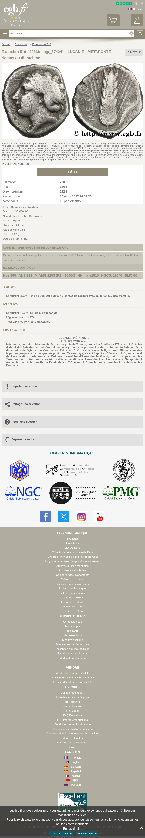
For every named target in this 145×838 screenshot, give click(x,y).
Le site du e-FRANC (73, 597)
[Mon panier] (113, 25)
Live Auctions (72, 547)
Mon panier (72, 630)
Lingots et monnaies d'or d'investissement (73, 556)
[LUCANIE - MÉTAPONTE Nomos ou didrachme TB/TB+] (72, 138)
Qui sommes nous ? (73, 692)
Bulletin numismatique (72, 592)
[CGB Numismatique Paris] (16, 27)
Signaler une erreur (24, 386)
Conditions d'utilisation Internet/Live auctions (72, 733)
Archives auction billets (72, 570)
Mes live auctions (72, 639)
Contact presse (72, 706)
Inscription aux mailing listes (72, 648)
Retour (135, 52)
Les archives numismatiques (72, 583)
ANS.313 (25, 275)
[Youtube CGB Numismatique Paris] (99, 516)
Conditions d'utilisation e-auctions (73, 728)
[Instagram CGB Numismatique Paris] (81, 516)
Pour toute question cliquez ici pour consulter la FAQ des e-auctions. (55, 159)
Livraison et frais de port (72, 653)
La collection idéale (72, 602)
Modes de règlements (72, 657)
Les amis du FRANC (72, 606)
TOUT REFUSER (87, 833)
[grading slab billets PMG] (121, 493)
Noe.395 (9, 275)
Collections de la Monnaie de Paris (72, 552)
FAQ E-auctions (72, 715)
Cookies (72, 747)
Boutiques (73, 538)
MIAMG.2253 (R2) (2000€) (55, 275)
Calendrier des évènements (72, 574)
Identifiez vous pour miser (124, 143)
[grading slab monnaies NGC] (24, 493)
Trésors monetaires (72, 579)
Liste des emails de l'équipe (72, 697)
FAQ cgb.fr (72, 710)
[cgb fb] (141, 3)
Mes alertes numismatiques (72, 644)
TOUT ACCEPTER (61, 833)
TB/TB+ (72, 172)
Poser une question (24, 421)
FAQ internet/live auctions (72, 719)
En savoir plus (72, 828)
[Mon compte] (137, 25)
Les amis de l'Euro (73, 611)
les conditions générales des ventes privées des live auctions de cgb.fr (90, 150)
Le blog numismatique (72, 588)
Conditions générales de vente (72, 724)
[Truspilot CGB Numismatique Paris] (124, 3)
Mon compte (72, 626)
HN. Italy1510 (88, 275)
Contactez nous (72, 621)
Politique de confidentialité (72, 742)
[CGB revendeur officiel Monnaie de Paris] (72, 493)
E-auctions (72, 543)
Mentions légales (72, 737)
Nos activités (72, 701)
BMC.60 (131, 275)
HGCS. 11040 (111, 275)
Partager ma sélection (26, 404)
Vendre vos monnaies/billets (72, 673)
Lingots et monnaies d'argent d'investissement (72, 561)
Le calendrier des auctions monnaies (73, 677)
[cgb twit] (135, 3)
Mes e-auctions (72, 635)
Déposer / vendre (23, 439)
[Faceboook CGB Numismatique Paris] (45, 516)
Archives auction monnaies (72, 565)
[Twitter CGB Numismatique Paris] (63, 516)
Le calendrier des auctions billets (72, 682)
